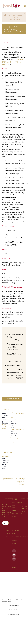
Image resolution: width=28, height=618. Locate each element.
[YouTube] (14, 555)
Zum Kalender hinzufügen (12, 399)
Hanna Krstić (5, 456)
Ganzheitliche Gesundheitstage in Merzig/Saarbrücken (8, 478)
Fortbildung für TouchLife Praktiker (6, 426)
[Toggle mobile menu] (25, 4)
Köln (11, 417)
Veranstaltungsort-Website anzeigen (14, 440)
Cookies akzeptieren (14, 605)
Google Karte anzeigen (15, 429)
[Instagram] (14, 559)
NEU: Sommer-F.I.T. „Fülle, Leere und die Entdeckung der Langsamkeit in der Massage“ (19, 480)
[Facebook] (14, 550)
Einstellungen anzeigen (14, 614)
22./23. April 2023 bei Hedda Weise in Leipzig (12, 61)
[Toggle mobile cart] (25, 6)
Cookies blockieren (14, 610)
